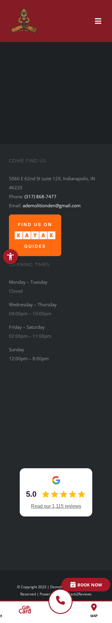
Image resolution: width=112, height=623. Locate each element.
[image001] (35, 217)
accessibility (10, 256)
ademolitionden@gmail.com (52, 205)
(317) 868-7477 (40, 196)
